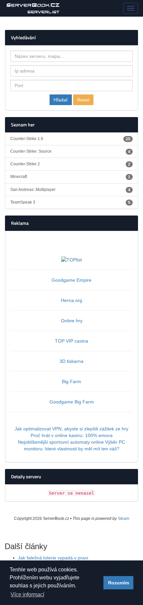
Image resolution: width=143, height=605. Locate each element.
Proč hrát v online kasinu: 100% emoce (72, 435)
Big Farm (71, 381)
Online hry (71, 320)
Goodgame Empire (71, 280)
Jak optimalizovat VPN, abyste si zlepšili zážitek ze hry (71, 428)
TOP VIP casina (71, 341)
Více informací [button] (27, 594)
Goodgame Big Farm (72, 401)
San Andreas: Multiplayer (70, 189)
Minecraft (70, 176)
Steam (123, 518)
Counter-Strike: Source (70, 151)
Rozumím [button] (118, 582)
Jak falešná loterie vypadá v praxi (53, 557)
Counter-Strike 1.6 (70, 138)
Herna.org (71, 300)
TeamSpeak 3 (70, 202)
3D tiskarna (71, 361)
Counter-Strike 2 (70, 164)
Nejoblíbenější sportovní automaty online (61, 442)
